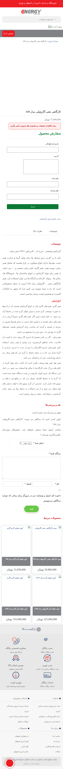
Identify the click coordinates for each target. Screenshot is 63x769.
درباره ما (57, 741)
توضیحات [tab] (53, 231)
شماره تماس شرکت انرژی (19, 716)
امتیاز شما (38, 443)
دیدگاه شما (55, 453)
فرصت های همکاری (53, 746)
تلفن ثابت (55, 178)
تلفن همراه (54, 191)
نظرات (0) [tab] (37, 231)
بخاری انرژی (51, 219)
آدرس (56, 156)
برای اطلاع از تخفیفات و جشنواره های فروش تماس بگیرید (33, 126)
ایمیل (28, 484)
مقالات (57, 752)
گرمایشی (43, 219)
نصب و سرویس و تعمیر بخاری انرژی (49, 708)
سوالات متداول (23, 722)
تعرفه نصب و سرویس (52, 722)
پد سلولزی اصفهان (22, 736)
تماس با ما (8, 33)
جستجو (58, 20)
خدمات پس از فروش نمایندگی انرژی (18, 708)
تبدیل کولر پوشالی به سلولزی (49, 716)
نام (57, 484)
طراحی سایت (34, 763)
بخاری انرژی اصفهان (21, 752)
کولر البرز (25, 746)
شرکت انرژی (53, 41)
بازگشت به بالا (29, 629)
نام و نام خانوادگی (52, 144)
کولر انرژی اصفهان (22, 741)
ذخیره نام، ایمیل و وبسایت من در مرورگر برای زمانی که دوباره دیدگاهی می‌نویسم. (31, 498)
